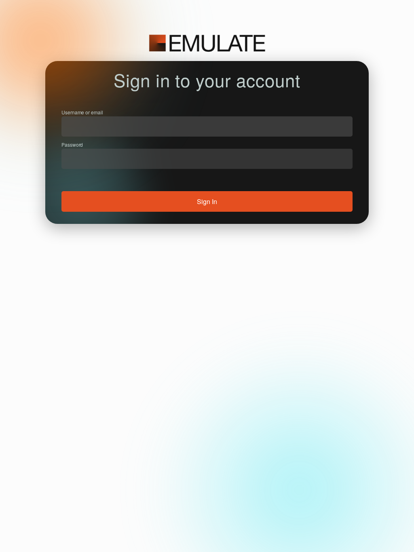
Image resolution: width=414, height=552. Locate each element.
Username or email (82, 112)
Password (72, 144)
